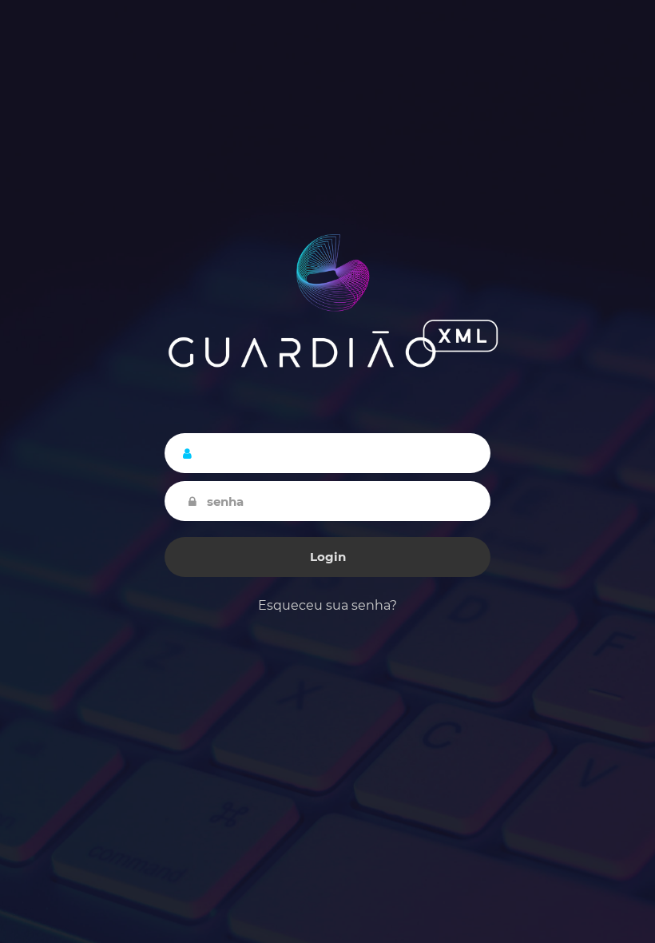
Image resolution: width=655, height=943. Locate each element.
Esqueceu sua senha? (327, 605)
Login (328, 556)
